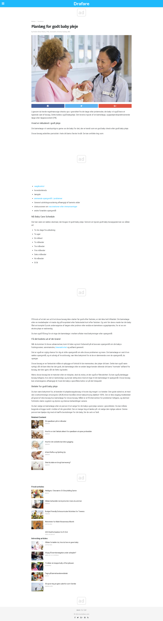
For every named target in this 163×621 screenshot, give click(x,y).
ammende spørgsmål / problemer (48, 198)
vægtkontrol (39, 186)
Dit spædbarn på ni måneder (55, 421)
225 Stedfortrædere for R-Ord (56, 532)
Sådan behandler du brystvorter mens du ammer (63, 501)
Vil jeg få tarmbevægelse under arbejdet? (60, 553)
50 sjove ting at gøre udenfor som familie (60, 584)
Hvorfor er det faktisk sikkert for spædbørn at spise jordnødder (68, 431)
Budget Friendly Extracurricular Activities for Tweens (64, 511)
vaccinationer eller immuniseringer (63, 206)
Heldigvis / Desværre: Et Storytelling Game (61, 491)
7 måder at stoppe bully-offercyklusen (59, 563)
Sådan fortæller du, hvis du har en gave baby (61, 542)
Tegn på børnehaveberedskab (56, 573)
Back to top (82, 610)
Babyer (33, 21)
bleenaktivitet (61, 347)
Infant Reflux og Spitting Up (55, 452)
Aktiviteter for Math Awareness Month (59, 522)
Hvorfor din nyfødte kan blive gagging (59, 442)
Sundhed (40, 21)
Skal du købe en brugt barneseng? (58, 462)
